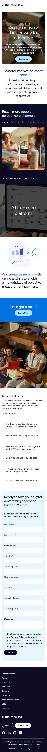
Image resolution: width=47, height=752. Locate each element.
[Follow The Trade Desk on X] (20, 732)
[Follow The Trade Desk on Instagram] (14, 732)
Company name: (12, 566)
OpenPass (6, 708)
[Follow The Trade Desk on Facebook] (3, 732)
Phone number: (11, 577)
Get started (23, 59)
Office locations (8, 674)
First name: (10, 524)
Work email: (10, 545)
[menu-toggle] (43, 5)
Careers (5, 691)
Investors (6, 682)
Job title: (8, 556)
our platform (33, 516)
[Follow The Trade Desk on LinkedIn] (9, 732)
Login (7, 725)
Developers (6, 695)
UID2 (4, 704)
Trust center (7, 687)
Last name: (10, 535)
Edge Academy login (10, 700)
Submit (10, 652)
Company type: (12, 608)
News (4, 678)
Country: (8, 587)
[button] (5, 122)
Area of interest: (12, 598)
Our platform (23, 313)
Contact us (23, 725)
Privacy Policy (18, 637)
